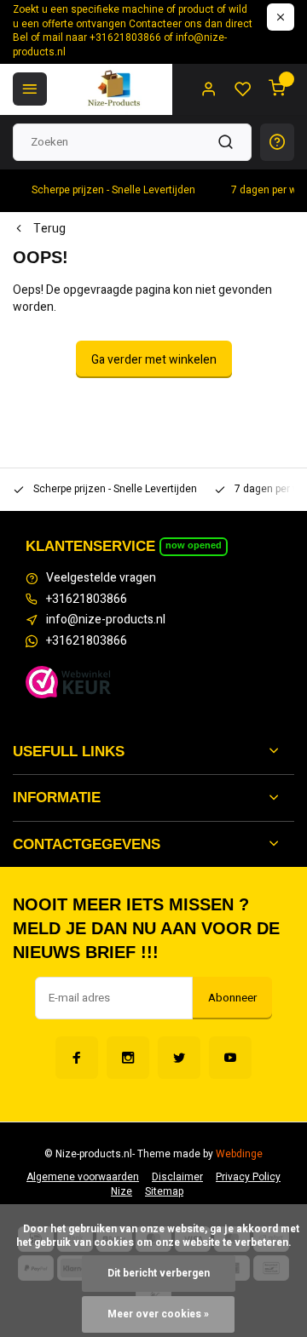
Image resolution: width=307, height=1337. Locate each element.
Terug (49, 229)
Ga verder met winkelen (154, 360)
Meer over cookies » (158, 1314)
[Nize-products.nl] (116, 89)
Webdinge (239, 1154)
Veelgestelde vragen (101, 578)
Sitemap (164, 1192)
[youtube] (230, 1057)
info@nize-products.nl (105, 619)
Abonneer (232, 998)
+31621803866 (86, 599)
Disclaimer (177, 1177)
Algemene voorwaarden (82, 1177)
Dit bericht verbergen (158, 1273)
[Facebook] (76, 1057)
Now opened (193, 545)
